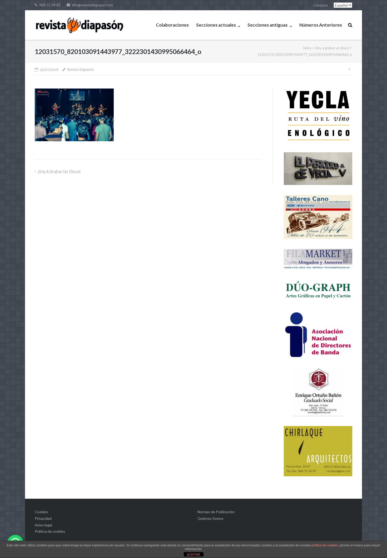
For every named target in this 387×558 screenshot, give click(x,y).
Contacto (320, 5)
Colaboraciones (172, 25)
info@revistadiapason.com (92, 5)
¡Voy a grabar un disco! (332, 48)
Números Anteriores (320, 25)
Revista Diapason (80, 69)
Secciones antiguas (267, 25)
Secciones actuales (216, 25)
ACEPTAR (193, 554)
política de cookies (324, 545)
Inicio (307, 48)
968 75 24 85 (50, 5)
